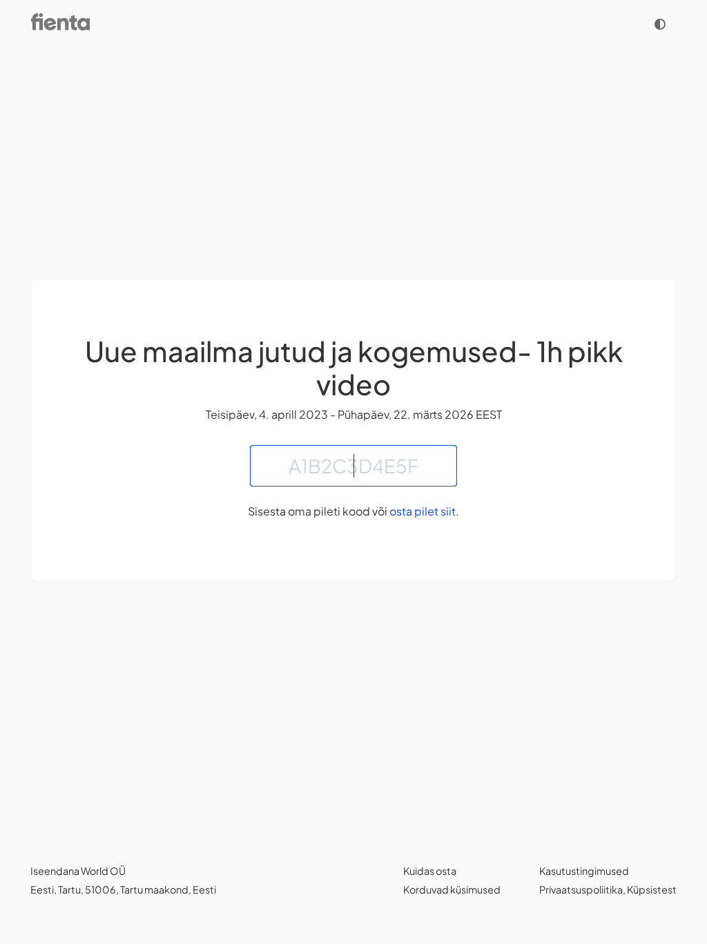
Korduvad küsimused (452, 889)
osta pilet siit (422, 511)
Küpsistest (652, 889)
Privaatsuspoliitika (581, 889)
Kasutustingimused (584, 871)
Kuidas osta (429, 871)
